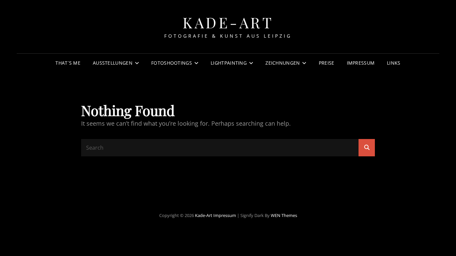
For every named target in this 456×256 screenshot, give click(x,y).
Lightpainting (229, 63)
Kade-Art (228, 22)
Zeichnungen (282, 63)
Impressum (361, 63)
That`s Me (67, 63)
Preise (326, 63)
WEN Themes (284, 215)
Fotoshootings (171, 63)
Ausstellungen (113, 63)
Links (393, 63)
